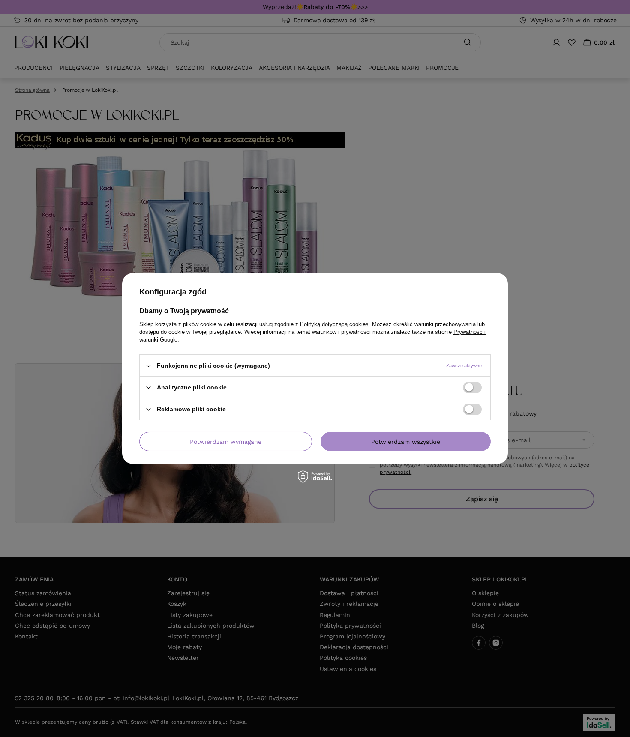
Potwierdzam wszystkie (405, 441)
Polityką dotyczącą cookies (334, 324)
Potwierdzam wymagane (225, 441)
